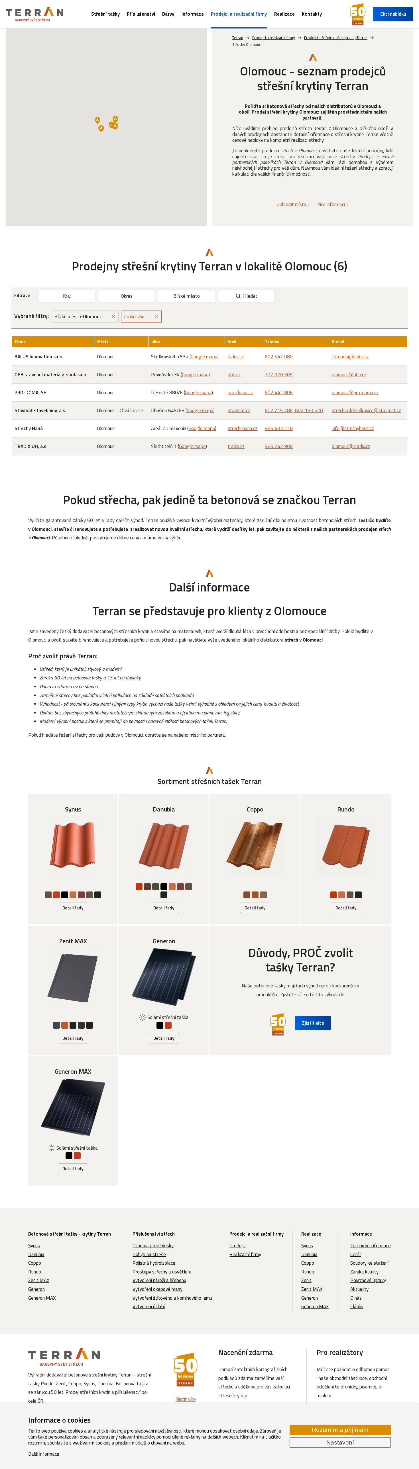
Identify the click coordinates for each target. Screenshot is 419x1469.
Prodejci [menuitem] (237, 1245)
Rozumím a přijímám (340, 1429)
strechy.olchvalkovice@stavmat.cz (366, 410)
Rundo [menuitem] (34, 1271)
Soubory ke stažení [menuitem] (369, 1263)
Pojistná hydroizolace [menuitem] (154, 1263)
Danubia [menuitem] (36, 1254)
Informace (361, 1234)
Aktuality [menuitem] (359, 1289)
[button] (97, 120)
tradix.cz (236, 446)
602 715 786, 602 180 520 (294, 410)
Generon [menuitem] (36, 1289)
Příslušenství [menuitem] (141, 14)
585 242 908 (279, 446)
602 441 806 (279, 392)
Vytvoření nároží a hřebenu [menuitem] (159, 1280)
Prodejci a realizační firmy (256, 1234)
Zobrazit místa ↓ (293, 204)
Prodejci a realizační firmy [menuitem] (239, 14)
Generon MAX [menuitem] (42, 1298)
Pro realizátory (340, 1352)
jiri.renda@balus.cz (350, 356)
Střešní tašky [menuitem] (105, 14)
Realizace (311, 1234)
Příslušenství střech (154, 1234)
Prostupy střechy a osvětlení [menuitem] (162, 1271)
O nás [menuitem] (356, 1298)
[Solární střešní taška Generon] (164, 990)
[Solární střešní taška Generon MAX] (73, 1120)
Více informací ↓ (333, 204)
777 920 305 (279, 374)
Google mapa (204, 356)
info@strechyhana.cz (353, 428)
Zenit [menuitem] (306, 1280)
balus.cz (236, 356)
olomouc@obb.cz (349, 374)
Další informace (43, 1453)
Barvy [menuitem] (168, 14)
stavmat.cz (239, 410)
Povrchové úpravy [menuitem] (368, 1280)
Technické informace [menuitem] (370, 1245)
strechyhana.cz (242, 428)
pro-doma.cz (240, 392)
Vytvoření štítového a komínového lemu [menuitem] (172, 1298)
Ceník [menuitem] (355, 1254)
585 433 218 (279, 428)
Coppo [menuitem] (34, 1263)
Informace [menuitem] (193, 14)
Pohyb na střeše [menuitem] (149, 1254)
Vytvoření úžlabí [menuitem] (149, 1306)
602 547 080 (279, 356)
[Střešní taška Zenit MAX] (73, 990)
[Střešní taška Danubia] (164, 859)
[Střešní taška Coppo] (255, 859)
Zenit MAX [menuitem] (38, 1280)
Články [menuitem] (356, 1306)
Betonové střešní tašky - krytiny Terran (69, 1234)
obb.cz (234, 374)
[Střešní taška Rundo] (346, 859)
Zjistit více (313, 1023)
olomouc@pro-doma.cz (355, 392)
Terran (237, 37)
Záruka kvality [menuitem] (364, 1271)
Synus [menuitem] (34, 1245)
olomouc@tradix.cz (351, 446)
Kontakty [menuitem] (312, 14)
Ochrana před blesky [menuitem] (153, 1245)
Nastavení (340, 1442)
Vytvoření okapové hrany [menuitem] (157, 1289)
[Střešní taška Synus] (73, 859)
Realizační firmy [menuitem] (245, 1254)
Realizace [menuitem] (284, 14)
